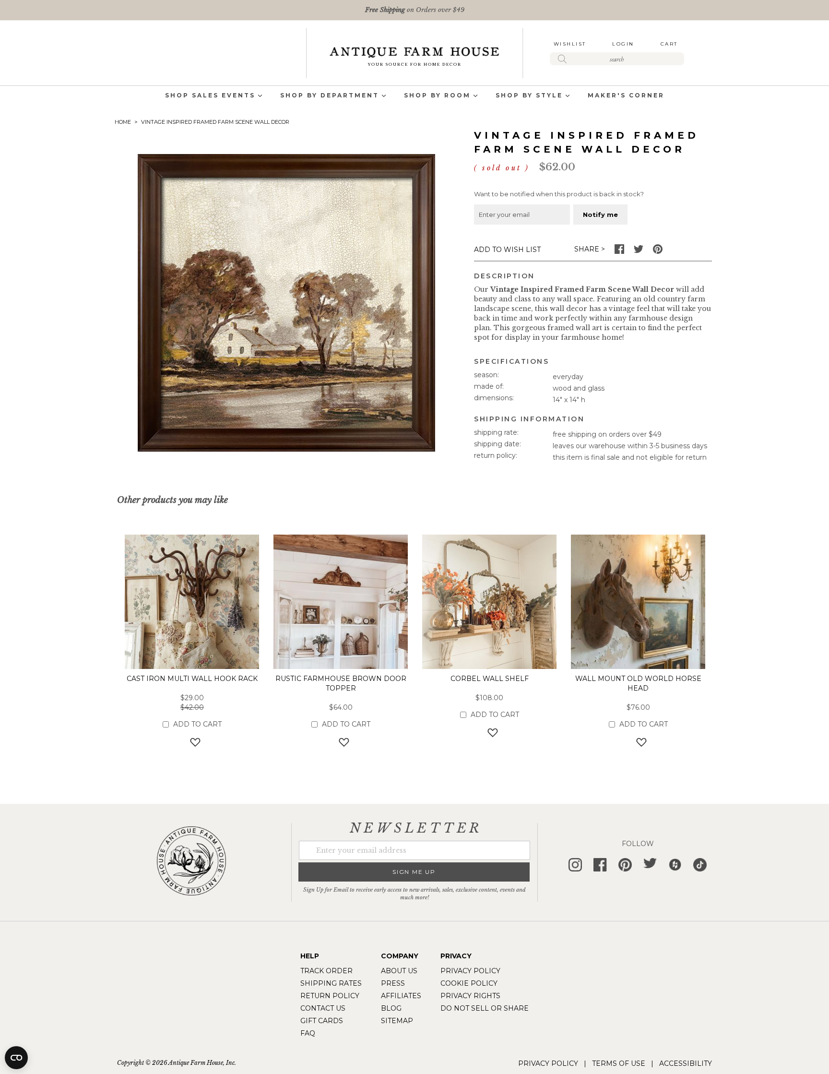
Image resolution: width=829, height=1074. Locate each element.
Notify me (600, 214)
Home (123, 122)
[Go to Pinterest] (658, 251)
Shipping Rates (331, 983)
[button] (192, 742)
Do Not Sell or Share (484, 1008)
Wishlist (570, 44)
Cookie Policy (468, 983)
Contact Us (322, 1008)
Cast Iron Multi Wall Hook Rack (192, 678)
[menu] (414, 96)
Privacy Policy (470, 971)
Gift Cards (321, 1020)
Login (623, 44)
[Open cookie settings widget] (16, 1057)
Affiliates (401, 995)
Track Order (326, 971)
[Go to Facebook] (619, 251)
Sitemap (397, 1020)
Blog (391, 1008)
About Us (399, 971)
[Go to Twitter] (638, 251)
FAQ (307, 1033)
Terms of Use (618, 1063)
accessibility (685, 1063)
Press (393, 983)
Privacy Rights (470, 995)
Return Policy (329, 995)
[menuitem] (210, 96)
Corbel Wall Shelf (489, 678)
